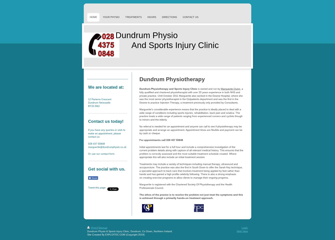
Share (94, 178)
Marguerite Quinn (230, 88)
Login (245, 227)
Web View (242, 231)
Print (93, 227)
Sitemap (102, 227)
